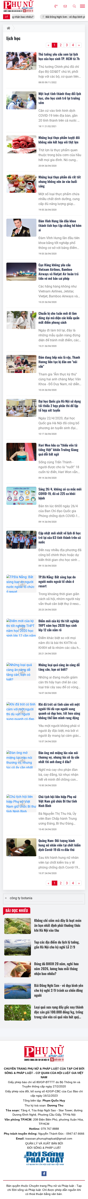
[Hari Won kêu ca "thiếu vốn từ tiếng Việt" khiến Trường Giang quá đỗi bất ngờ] (21, 452)
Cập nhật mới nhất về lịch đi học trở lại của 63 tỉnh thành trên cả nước (59, 537)
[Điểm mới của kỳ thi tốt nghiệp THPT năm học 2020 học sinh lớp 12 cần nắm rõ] (21, 628)
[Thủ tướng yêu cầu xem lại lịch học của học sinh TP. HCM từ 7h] (21, 61)
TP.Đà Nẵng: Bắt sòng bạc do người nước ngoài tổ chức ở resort (57, 581)
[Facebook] (44, 1173)
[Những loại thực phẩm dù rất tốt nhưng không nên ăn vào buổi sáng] (21, 184)
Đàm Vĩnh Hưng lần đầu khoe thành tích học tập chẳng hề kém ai (59, 225)
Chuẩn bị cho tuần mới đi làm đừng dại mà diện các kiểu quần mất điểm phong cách (58, 318)
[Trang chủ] (7, 28)
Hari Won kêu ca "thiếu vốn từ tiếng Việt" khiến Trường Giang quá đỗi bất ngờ (58, 450)
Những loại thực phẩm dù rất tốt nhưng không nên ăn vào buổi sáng (59, 181)
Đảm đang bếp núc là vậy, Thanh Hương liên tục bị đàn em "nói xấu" (59, 362)
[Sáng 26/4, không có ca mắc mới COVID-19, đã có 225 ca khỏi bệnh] (21, 496)
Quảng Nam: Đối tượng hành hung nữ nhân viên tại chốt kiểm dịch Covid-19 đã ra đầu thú (59, 845)
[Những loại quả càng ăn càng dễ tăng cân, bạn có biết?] (21, 672)
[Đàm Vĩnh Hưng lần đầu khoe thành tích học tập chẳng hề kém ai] (21, 228)
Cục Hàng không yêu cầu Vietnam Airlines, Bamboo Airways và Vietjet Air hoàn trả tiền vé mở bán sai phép (58, 271)
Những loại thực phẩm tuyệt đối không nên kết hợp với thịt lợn (59, 139)
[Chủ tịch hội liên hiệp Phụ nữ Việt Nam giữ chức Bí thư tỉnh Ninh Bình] (21, 803)
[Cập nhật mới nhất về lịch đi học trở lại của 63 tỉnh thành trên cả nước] (21, 540)
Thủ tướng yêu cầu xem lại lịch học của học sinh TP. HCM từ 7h (59, 56)
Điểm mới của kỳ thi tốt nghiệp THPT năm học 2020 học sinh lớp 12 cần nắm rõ (58, 625)
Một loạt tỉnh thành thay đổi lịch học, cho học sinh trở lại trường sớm (59, 98)
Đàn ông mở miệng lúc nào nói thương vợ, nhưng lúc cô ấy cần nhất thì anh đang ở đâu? (58, 757)
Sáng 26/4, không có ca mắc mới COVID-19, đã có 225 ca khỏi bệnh (59, 493)
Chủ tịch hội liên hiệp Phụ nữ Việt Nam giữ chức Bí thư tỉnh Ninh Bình (57, 801)
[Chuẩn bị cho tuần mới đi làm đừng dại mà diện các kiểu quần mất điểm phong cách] (21, 320)
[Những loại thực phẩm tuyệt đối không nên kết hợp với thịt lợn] (21, 144)
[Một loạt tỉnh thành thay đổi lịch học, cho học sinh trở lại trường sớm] (21, 100)
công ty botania (21, 898)
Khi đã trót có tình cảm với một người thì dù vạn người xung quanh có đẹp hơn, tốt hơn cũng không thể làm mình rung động (59, 711)
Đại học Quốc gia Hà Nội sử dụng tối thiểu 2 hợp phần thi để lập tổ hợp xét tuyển (59, 406)
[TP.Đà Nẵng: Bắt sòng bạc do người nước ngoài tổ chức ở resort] (21, 584)
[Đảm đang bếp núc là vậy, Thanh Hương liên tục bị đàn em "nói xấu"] (21, 364)
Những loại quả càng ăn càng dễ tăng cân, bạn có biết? (59, 667)
